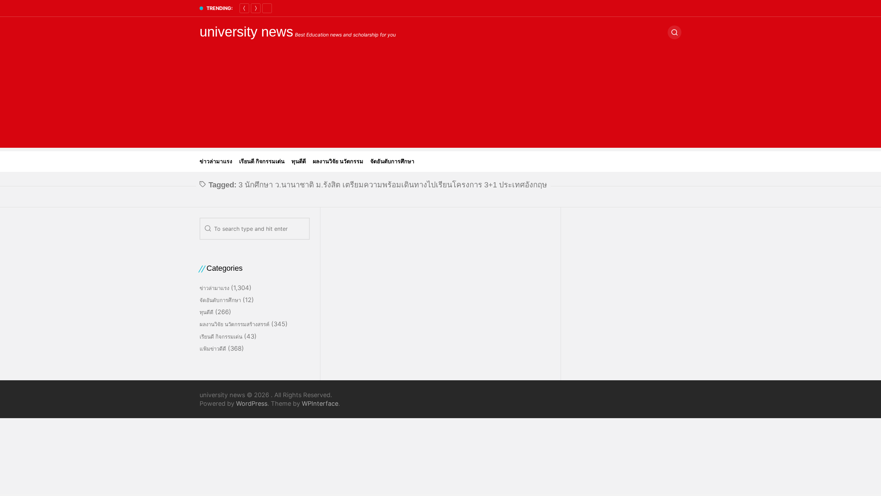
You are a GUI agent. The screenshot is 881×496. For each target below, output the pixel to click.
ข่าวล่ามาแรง (216, 161)
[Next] (256, 8)
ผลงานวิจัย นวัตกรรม (338, 161)
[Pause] (267, 8)
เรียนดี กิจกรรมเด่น (262, 161)
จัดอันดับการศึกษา (392, 161)
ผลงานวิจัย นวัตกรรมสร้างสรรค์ (234, 324)
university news (246, 31)
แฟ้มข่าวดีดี (213, 348)
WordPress (251, 403)
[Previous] (244, 8)
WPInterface (320, 403)
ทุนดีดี (298, 161)
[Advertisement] (440, 99)
